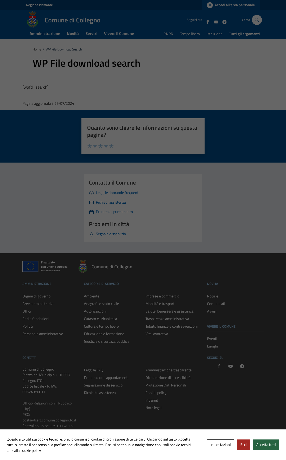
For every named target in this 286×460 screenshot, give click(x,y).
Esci (243, 444)
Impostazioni (220, 444)
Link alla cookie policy (24, 450)
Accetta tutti (266, 444)
